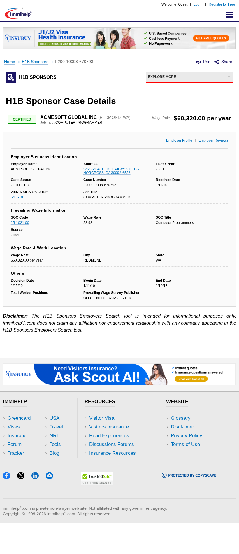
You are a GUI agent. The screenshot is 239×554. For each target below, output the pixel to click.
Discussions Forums (111, 444)
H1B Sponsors (35, 62)
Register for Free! (222, 4)
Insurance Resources (112, 453)
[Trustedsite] (97, 483)
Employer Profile (179, 140)
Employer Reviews (213, 140)
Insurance (18, 435)
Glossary (181, 418)
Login (198, 4)
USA (54, 418)
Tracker (16, 453)
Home (9, 62)
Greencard (19, 418)
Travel (56, 427)
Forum (15, 444)
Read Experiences (109, 435)
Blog (54, 453)
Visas (14, 427)
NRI (54, 435)
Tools (55, 444)
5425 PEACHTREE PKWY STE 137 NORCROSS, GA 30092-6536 (111, 171)
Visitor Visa (101, 418)
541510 (17, 197)
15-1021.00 (20, 223)
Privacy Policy (186, 435)
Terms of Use (185, 444)
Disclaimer (182, 427)
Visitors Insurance (109, 427)
